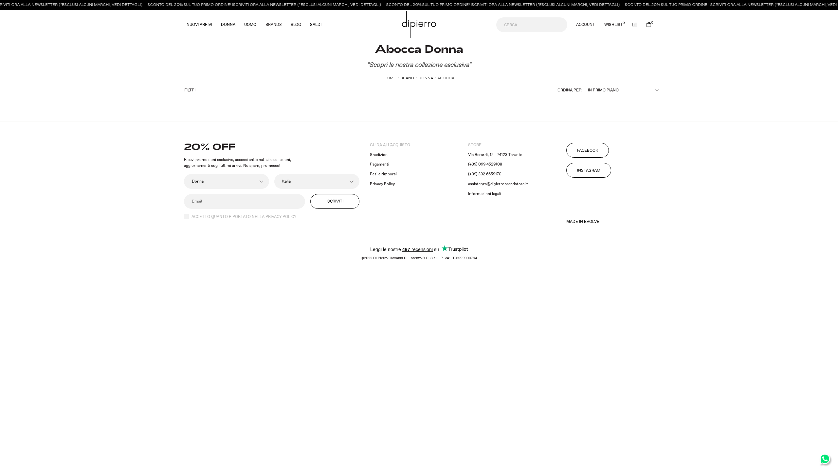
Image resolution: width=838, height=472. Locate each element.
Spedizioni (379, 154)
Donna (228, 25)
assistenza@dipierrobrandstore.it (498, 184)
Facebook (587, 150)
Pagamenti (379, 164)
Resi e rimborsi (383, 174)
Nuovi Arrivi (199, 25)
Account (585, 25)
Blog (296, 24)
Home (390, 78)
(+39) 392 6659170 (484, 174)
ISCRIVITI (334, 201)
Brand (407, 78)
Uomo (250, 25)
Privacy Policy (382, 184)
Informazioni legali (484, 193)
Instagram (588, 170)
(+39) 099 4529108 (485, 164)
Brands (273, 24)
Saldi (315, 25)
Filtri (189, 90)
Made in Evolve (582, 222)
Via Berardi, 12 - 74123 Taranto (495, 154)
